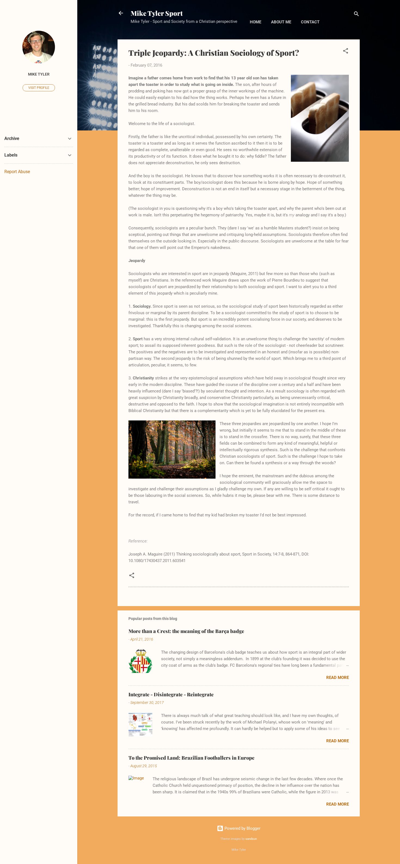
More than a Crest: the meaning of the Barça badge (186, 631)
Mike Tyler (39, 74)
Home (255, 22)
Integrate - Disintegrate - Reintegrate (171, 694)
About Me (281, 22)
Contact (310, 22)
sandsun (251, 839)
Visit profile (38, 88)
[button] (345, 52)
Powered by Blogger (241, 828)
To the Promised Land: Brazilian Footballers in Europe (191, 757)
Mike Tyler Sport (157, 13)
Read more (337, 677)
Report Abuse (17, 171)
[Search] (356, 15)
